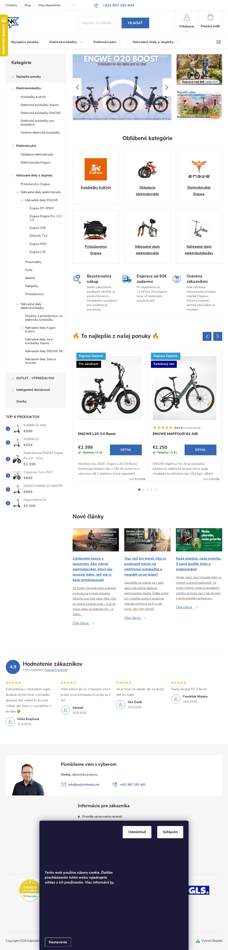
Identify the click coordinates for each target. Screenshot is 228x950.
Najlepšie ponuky (28, 77)
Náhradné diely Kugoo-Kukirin (41, 330)
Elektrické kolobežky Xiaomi (40, 105)
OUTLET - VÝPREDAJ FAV (35, 378)
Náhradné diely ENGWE (41, 200)
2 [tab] (143, 489)
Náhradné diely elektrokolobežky (32, 306)
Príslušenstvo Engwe (35, 184)
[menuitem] (25, 42)
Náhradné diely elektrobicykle (41, 192)
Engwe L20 (37, 252)
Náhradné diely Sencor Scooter (40, 361)
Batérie (30, 278)
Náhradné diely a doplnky (34, 175)
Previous (207, 336)
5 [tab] (155, 489)
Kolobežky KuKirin (33, 97)
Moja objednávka (49, 5)
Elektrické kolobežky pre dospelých (37, 123)
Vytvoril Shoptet (212, 941)
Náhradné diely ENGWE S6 (44, 351)
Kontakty (11, 5)
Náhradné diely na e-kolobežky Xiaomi (39, 341)
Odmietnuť (137, 832)
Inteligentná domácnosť (33, 390)
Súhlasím (170, 832)
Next (217, 336)
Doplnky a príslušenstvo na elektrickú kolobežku (44, 318)
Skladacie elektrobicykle (37, 154)
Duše (28, 270)
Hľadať (135, 23)
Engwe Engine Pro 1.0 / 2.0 (46, 218)
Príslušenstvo (34, 294)
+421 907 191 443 (132, 784)
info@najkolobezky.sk (83, 784)
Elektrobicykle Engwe (35, 162)
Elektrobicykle (26, 146)
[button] (77, 87)
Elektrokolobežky (28, 88)
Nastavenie (58, 942)
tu (111, 882)
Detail (125, 450)
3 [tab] (147, 489)
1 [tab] (139, 489)
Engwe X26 (38, 228)
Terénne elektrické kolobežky (40, 132)
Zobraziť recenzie (56, 670)
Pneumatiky (33, 262)
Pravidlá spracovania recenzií (102, 816)
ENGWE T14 (38, 236)
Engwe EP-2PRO (42, 208)
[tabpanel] (110, 415)
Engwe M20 (38, 244)
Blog (28, 5)
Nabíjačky (31, 286)
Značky (21, 401)
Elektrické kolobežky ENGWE (41, 113)
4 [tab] (151, 489)
